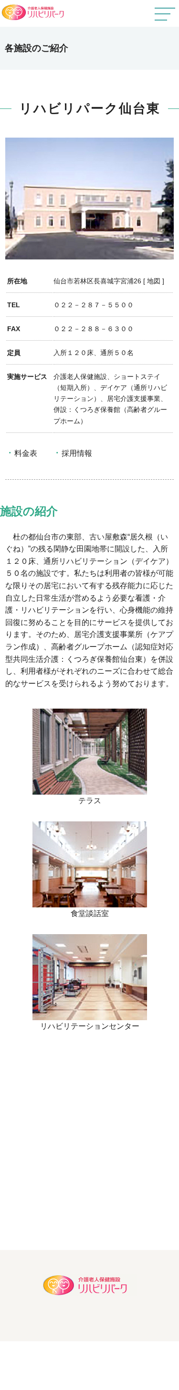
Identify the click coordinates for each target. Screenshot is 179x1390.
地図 (153, 281)
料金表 (25, 453)
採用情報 (77, 453)
